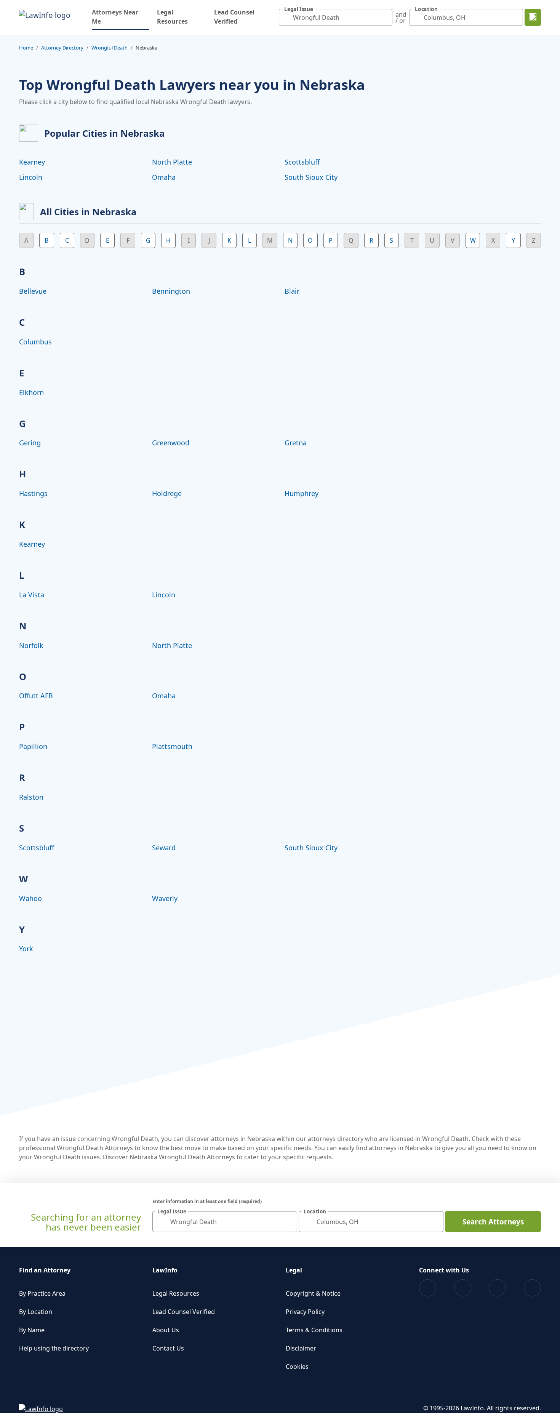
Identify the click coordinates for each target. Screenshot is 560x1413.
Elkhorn (31, 392)
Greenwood (170, 442)
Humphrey (301, 493)
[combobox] (335, 17)
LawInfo (165, 1270)
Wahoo (30, 898)
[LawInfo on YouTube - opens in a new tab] (497, 1287)
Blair (292, 291)
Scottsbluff (302, 162)
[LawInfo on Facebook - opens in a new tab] (427, 1287)
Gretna (296, 442)
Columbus (35, 342)
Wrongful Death (109, 47)
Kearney (32, 162)
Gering (30, 442)
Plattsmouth (172, 746)
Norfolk (31, 645)
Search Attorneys (493, 1222)
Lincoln (30, 177)
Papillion (33, 746)
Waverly (165, 898)
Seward (164, 847)
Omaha (164, 177)
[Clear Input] (384, 17)
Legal (294, 1270)
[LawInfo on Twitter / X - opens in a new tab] (462, 1287)
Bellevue (32, 291)
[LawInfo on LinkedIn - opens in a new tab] (532, 1287)
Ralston (31, 797)
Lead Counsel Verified (234, 17)
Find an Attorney (44, 1270)
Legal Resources (172, 17)
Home (26, 47)
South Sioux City (311, 177)
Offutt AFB (36, 695)
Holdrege (167, 493)
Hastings (33, 493)
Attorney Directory (62, 47)
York (26, 948)
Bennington (171, 291)
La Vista (31, 594)
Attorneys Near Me (120, 17)
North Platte (172, 162)
